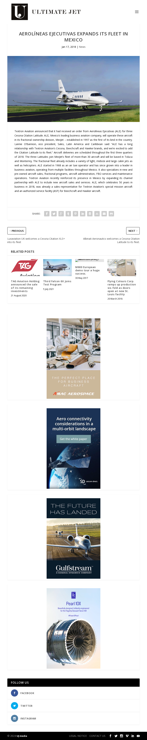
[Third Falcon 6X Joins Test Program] (57, 267)
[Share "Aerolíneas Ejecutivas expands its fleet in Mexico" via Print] (111, 213)
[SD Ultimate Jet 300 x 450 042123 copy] (73, 487)
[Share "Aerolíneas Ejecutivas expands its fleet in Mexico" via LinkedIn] (82, 213)
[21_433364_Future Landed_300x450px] (73, 577)
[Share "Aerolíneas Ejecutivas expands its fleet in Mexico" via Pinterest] (75, 213)
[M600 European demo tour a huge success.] (89, 260)
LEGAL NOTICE (78, 735)
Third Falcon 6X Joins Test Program (57, 283)
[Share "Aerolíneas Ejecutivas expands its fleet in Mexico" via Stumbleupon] (97, 213)
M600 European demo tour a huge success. (87, 270)
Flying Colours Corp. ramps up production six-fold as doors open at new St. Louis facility (122, 288)
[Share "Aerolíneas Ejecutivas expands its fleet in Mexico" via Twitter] (54, 213)
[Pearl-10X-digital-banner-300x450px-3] (73, 667)
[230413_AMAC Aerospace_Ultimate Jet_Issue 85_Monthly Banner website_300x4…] (73, 398)
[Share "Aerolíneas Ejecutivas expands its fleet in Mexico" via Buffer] (89, 213)
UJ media (22, 735)
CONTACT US (97, 735)
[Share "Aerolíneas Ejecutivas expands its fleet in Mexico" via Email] (104, 213)
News (82, 46)
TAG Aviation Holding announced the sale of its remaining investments (25, 286)
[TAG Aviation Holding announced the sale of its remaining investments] (25, 267)
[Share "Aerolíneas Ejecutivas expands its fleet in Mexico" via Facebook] (46, 213)
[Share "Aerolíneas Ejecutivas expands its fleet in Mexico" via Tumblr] (68, 213)
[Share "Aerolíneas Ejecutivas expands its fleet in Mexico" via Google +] (61, 213)
